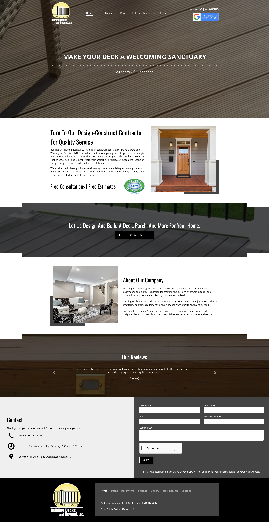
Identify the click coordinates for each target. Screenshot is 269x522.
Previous (53, 374)
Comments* (145, 427)
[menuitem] (89, 13)
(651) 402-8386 (207, 9)
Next (215, 374)
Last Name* (210, 405)
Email (142, 416)
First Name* (145, 405)
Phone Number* (212, 416)
